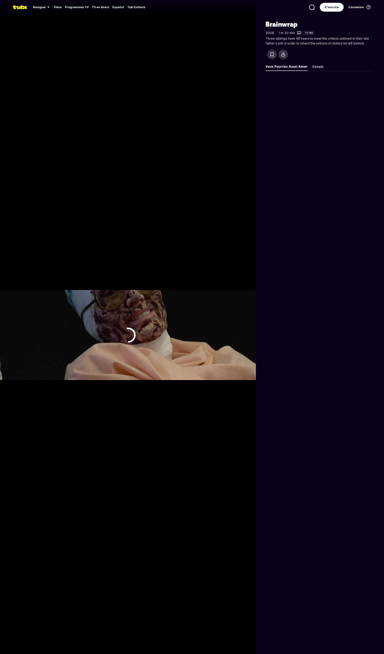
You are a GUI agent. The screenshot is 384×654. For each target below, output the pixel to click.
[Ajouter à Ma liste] (272, 54)
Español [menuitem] (118, 7)
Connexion (356, 7)
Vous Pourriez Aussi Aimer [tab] (287, 66)
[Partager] (283, 54)
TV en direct (100, 7)
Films (58, 7)
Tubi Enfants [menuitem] (136, 7)
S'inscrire (332, 7)
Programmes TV (77, 7)
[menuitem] (41, 7)
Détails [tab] (318, 67)
